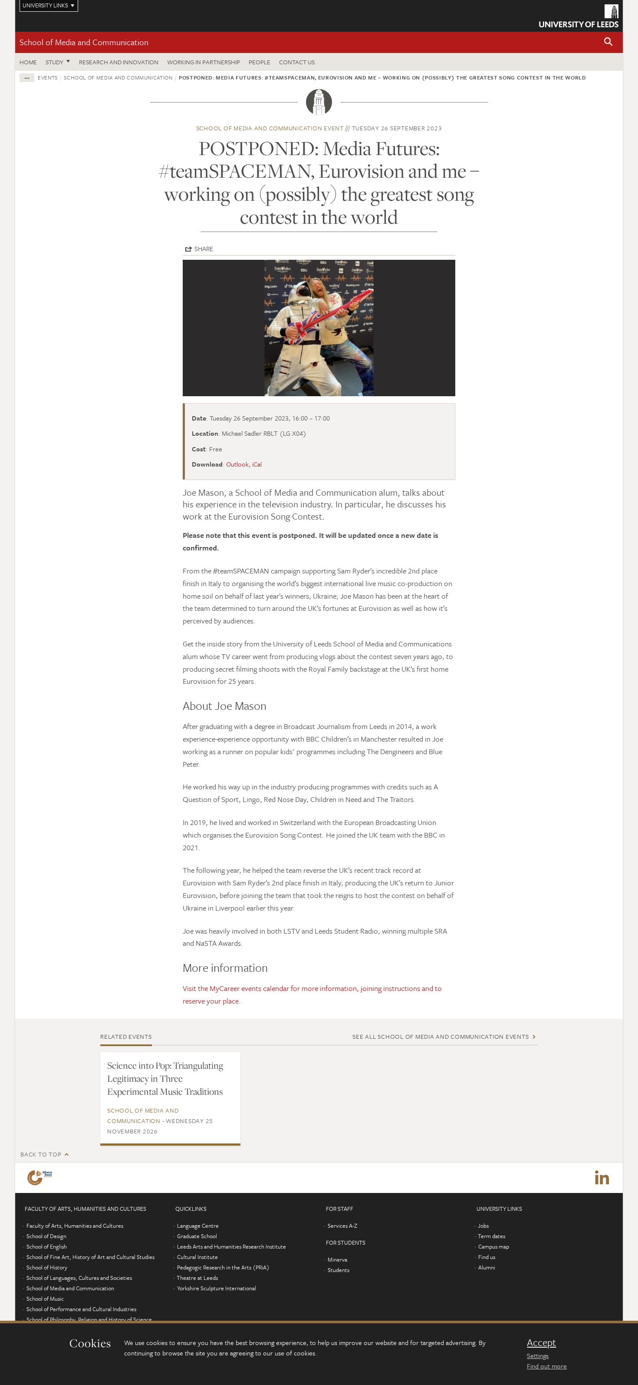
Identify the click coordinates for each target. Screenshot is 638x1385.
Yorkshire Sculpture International (216, 1288)
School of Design (46, 1236)
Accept (541, 1342)
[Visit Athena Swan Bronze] (41, 1178)
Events (48, 77)
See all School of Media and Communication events (440, 1036)
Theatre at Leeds (197, 1277)
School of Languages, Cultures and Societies (79, 1277)
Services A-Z (342, 1225)
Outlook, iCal (244, 464)
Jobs (483, 1225)
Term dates (491, 1236)
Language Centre (198, 1225)
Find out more (547, 1366)
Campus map (493, 1246)
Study (54, 61)
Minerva (337, 1259)
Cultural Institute (197, 1256)
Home (28, 61)
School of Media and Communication (84, 42)
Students (338, 1270)
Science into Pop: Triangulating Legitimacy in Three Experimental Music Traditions (165, 1078)
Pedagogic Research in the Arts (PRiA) (223, 1267)
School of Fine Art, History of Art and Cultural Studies (90, 1256)
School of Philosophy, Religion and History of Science (89, 1319)
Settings (538, 1355)
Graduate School (197, 1236)
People (259, 61)
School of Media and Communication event (270, 128)
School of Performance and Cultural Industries (81, 1309)
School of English (46, 1246)
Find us (486, 1256)
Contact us (297, 61)
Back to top (40, 1154)
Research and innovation (118, 61)
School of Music (45, 1298)
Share (203, 248)
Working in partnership (203, 61)
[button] (608, 42)
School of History (46, 1267)
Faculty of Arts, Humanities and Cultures (74, 1225)
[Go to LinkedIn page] (602, 1178)
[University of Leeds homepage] (578, 15)
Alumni (486, 1267)
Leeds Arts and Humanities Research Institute (231, 1246)
